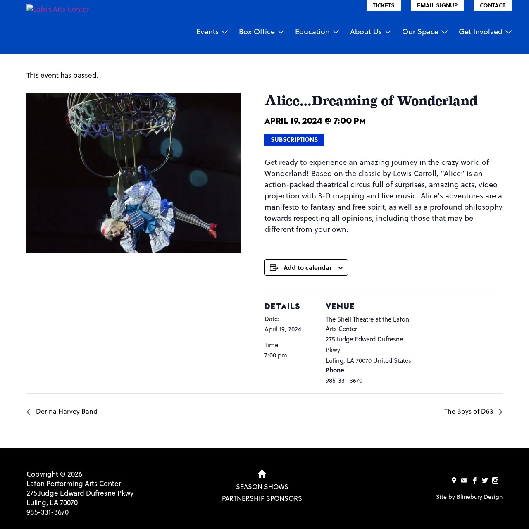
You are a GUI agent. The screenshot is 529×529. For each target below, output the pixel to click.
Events (207, 31)
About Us (366, 31)
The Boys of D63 (469, 411)
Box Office (257, 31)
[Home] (262, 474)
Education (312, 31)
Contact (492, 5)
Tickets (384, 5)
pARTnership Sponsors (262, 498)
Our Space (420, 31)
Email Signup (437, 5)
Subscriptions (294, 139)
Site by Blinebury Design (469, 496)
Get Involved (481, 31)
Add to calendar (308, 267)
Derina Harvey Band (66, 411)
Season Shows (262, 486)
